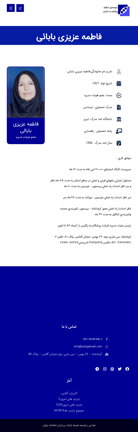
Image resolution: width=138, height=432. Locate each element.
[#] (127, 369)
